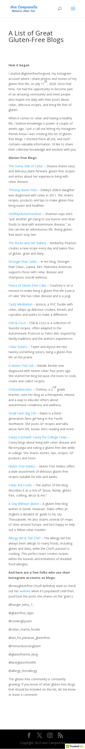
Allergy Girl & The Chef (24, 538)
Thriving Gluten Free (22, 190)
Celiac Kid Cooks (20, 485)
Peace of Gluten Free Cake (27, 285)
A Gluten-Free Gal (20, 365)
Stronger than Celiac (22, 261)
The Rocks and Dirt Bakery (27, 243)
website (25, 591)
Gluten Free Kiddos (21, 466)
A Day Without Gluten (23, 504)
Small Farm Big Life (22, 413)
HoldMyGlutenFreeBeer (25, 214)
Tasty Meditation (20, 304)
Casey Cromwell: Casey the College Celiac (37, 437)
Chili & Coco (17, 323)
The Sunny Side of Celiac (25, 166)
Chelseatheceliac (20, 389)
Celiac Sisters (17, 347)
